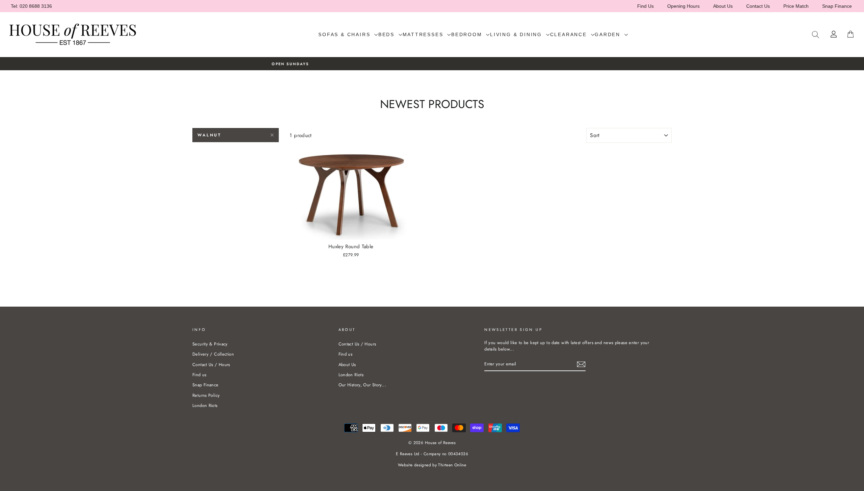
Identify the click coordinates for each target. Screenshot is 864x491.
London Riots (205, 405)
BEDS (387, 34)
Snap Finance (837, 6)
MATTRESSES (424, 34)
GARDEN (609, 34)
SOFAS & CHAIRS (345, 34)
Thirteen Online (452, 465)
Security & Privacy (210, 344)
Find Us (645, 6)
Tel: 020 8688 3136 (31, 6)
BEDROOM (467, 34)
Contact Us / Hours (211, 364)
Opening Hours (683, 6)
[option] (432, 63)
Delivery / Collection (213, 354)
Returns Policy (206, 395)
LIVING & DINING (517, 34)
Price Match (796, 6)
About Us (723, 6)
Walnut (209, 135)
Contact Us (758, 6)
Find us (199, 374)
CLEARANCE (569, 34)
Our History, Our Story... (362, 385)
